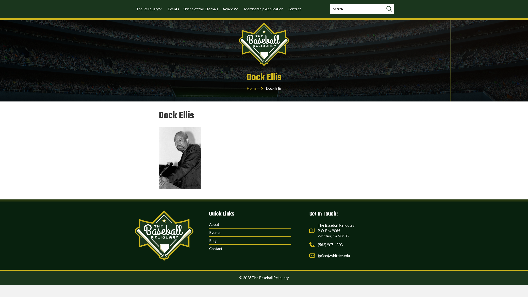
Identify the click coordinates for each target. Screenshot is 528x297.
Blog (213, 240)
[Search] (389, 9)
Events (214, 232)
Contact (215, 248)
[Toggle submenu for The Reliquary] (160, 9)
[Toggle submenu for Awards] (236, 9)
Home (252, 88)
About (214, 224)
